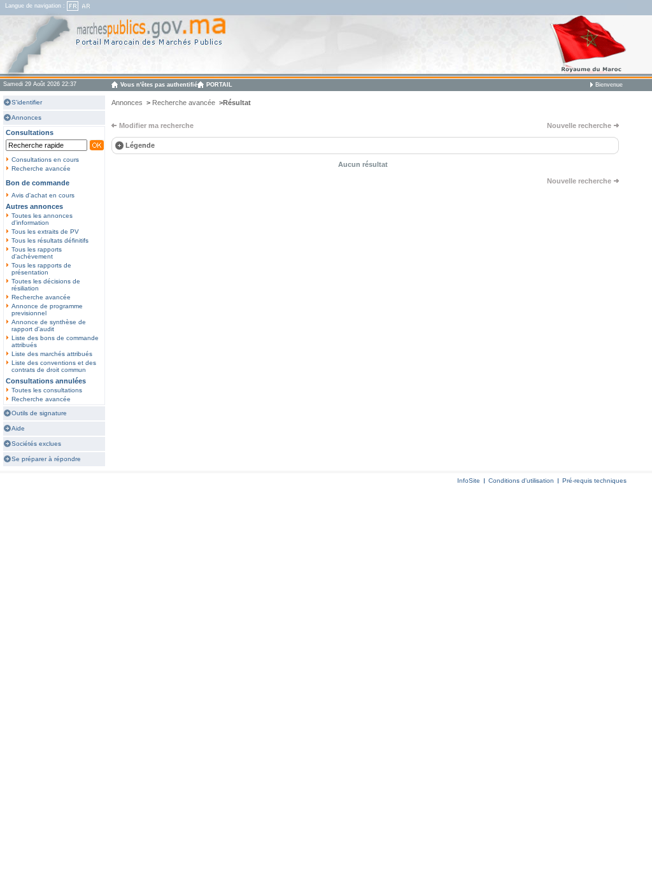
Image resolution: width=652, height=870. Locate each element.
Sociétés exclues (36, 443)
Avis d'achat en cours (42, 195)
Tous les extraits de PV (45, 231)
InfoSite (468, 480)
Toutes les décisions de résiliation (45, 285)
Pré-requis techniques (594, 480)
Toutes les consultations (46, 390)
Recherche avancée (41, 168)
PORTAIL (219, 85)
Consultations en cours (45, 159)
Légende (140, 145)
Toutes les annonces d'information (42, 219)
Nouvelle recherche (579, 125)
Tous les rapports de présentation (41, 269)
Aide (18, 428)
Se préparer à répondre (46, 458)
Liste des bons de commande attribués (55, 341)
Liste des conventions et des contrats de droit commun (53, 366)
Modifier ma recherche (156, 125)
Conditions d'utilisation (521, 480)
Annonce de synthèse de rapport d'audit (48, 325)
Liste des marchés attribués (51, 353)
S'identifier (26, 102)
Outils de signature (39, 413)
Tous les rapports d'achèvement (36, 253)
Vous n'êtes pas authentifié (158, 85)
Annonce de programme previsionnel (47, 310)
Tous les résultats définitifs (50, 240)
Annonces (26, 117)
